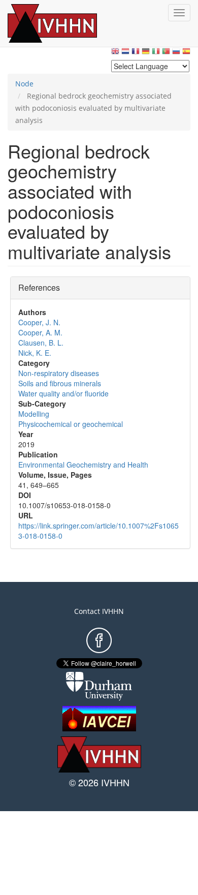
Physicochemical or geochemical (70, 424)
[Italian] (156, 53)
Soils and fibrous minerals (59, 383)
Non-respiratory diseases (58, 373)
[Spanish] (186, 53)
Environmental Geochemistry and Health (83, 464)
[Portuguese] (166, 53)
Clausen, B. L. (40, 342)
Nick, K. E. (34, 353)
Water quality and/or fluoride (63, 393)
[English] (115, 53)
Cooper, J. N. (39, 322)
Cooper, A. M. (40, 332)
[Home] (63, 23)
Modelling (33, 414)
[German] (146, 53)
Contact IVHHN (99, 611)
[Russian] (176, 53)
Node (24, 83)
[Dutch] (125, 53)
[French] (135, 53)
